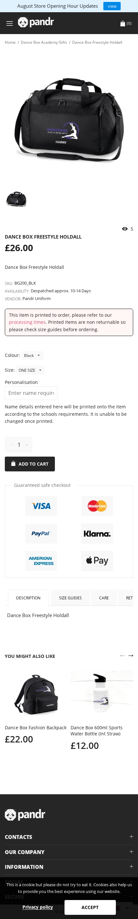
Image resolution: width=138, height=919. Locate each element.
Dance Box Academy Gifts (44, 42)
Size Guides (70, 598)
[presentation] (122, 655)
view (112, 6)
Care (104, 598)
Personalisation (21, 382)
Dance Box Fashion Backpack (35, 727)
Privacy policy (37, 907)
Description (28, 598)
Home (10, 42)
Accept (90, 907)
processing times (27, 322)
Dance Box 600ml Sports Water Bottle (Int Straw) (97, 730)
